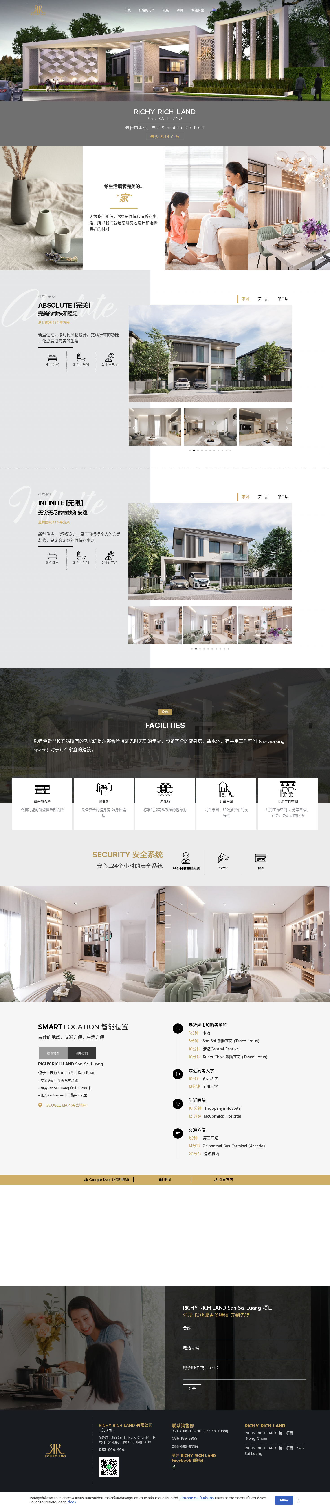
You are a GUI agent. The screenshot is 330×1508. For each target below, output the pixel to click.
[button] (190, 450)
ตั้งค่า (72, 1502)
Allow (283, 1500)
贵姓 (187, 1328)
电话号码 (191, 1348)
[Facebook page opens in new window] (297, 10)
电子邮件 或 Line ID (200, 1367)
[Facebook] (174, 1467)
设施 (165, 712)
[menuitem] (128, 10)
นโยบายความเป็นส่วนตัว (196, 1498)
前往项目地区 (164, 133)
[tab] (244, 299)
